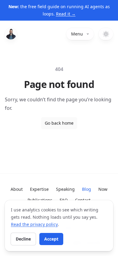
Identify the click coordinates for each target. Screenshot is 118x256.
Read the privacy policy (34, 224)
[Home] (10, 34)
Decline (23, 239)
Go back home (59, 123)
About (17, 189)
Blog (86, 189)
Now (102, 189)
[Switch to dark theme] (106, 34)
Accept (51, 239)
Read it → (66, 14)
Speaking (65, 189)
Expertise (39, 189)
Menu (77, 34)
